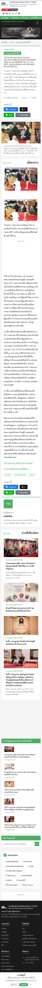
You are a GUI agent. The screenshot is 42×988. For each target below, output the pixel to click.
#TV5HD (8, 475)
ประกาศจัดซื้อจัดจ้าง (7, 969)
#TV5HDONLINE (20, 475)
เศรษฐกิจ (4, 932)
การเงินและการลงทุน (28, 942)
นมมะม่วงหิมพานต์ (11, 861)
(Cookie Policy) (31, 980)
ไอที (2, 945)
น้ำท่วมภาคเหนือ (11, 885)
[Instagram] (10, 13)
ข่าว (11, 42)
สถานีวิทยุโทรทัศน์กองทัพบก (23, 3)
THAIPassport (10, 875)
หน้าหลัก (4, 42)
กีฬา (23, 928)
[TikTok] (16, 13)
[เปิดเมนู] (37, 22)
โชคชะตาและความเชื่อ (29, 945)
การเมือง (3, 928)
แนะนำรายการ (5, 963)
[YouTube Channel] (7, 13)
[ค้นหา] (37, 844)
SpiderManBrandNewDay (14, 866)
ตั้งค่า (15, 985)
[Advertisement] (21, 257)
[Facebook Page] (3, 13)
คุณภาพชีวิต (5, 935)
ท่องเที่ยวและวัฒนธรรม (29, 938)
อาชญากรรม (5, 938)
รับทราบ (23, 985)
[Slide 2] (23, 38)
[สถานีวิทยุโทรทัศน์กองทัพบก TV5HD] (5, 4)
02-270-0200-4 (29, 963)
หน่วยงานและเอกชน (7, 966)
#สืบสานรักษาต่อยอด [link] (24, 463)
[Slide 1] (19, 38)
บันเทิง (24, 932)
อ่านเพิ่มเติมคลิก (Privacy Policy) (15, 980)
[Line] (19, 13)
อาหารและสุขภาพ (27, 935)
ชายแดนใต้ (20, 880)
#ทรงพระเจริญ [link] (9, 463)
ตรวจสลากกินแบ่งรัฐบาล (14, 871)
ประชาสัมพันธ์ (5, 956)
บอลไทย (8, 880)
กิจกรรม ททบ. (5, 959)
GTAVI (31, 866)
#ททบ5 (31, 475)
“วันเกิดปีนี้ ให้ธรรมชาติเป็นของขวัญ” (28, 18)
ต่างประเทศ (4, 942)
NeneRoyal (27, 861)
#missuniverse (27, 885)
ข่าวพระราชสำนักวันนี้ (23, 42)
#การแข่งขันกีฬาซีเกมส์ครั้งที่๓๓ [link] (16, 469)
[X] (13, 13)
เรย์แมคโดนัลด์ (26, 875)
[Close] (31, 985)
